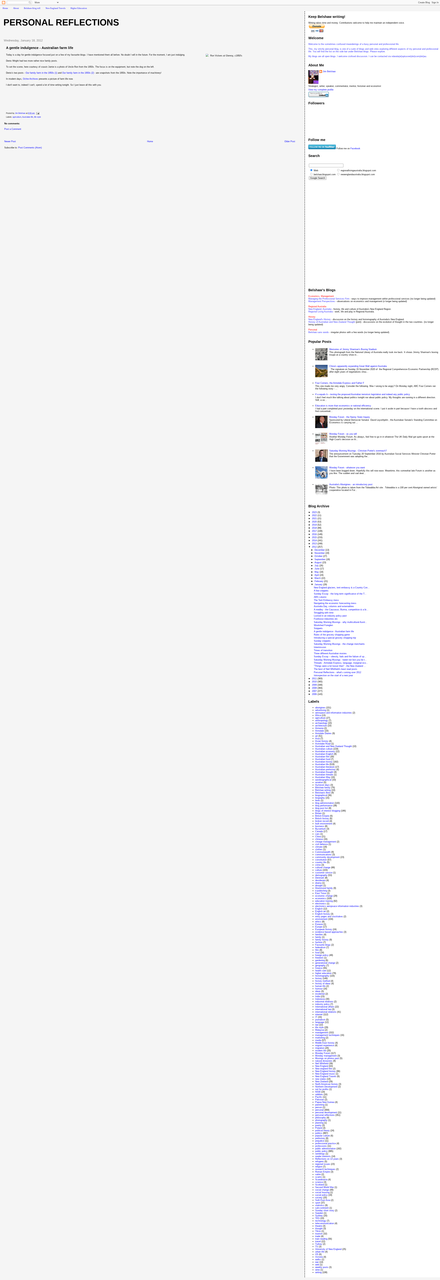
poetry (318, 1125)
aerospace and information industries (333, 712)
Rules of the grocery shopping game (332, 634)
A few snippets (321, 590)
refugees (319, 1161)
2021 (314, 518)
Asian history (321, 741)
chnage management (325, 841)
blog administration (324, 803)
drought (319, 885)
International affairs (324, 1006)
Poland (318, 1128)
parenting (319, 1104)
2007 (314, 691)
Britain (318, 813)
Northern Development (326, 1086)
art (316, 736)
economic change (324, 896)
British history (322, 818)
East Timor (320, 893)
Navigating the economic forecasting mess (335, 603)
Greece (318, 968)
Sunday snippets (322, 641)
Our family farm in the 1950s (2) (78, 73)
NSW (317, 1092)
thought (319, 1228)
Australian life (27, 117)
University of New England (328, 1249)
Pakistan (319, 1099)
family (318, 937)
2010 (314, 681)
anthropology (321, 720)
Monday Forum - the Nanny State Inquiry (349, 417)
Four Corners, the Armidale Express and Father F (339, 383)
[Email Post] (37, 113)
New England (321, 1066)
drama (318, 883)
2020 (314, 521)
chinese (319, 839)
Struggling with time (323, 612)
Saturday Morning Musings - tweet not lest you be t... (340, 659)
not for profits (321, 1089)
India (317, 996)
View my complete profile (320, 89)
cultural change (322, 867)
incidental (320, 994)
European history (323, 929)
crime (318, 865)
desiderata (320, 880)
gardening (320, 960)
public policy (321, 1151)
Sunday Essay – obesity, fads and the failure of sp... (340, 656)
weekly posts (321, 1267)
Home (5, 8)
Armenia (319, 728)
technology (320, 1220)
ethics (318, 921)
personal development (326, 1112)
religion (318, 1166)
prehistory (320, 1138)
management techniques (327, 1035)
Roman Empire (322, 1171)
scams (318, 1177)
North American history (326, 1084)
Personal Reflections (61, 22)
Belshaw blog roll (32, 8)
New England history (325, 1071)
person (318, 1107)
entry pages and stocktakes (329, 916)
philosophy (320, 1117)
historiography (322, 975)
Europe (318, 926)
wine (317, 1269)
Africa (318, 715)
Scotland (319, 1184)
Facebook (355, 148)
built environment (323, 823)
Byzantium (320, 828)
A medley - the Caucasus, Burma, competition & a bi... (341, 609)
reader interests (323, 1156)
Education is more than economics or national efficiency (343, 405)
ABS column (320, 597)
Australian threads (324, 774)
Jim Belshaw (329, 71)
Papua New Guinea (324, 1102)
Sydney (319, 1215)
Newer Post (10, 141)
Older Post (289, 141)
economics (320, 898)
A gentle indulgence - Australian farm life (334, 631)
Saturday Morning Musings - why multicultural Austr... (340, 622)
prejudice (319, 1141)
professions (321, 1146)
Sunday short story (324, 1210)
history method (322, 981)
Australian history (324, 761)
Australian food (322, 759)
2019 (314, 525)
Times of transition (323, 650)
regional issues (322, 1164)
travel (318, 1241)
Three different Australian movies (330, 653)
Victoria (319, 1257)
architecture (321, 725)
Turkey (318, 1244)
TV (316, 1246)
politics (318, 1133)
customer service (323, 872)
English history (322, 914)
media (318, 1040)
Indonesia (320, 999)
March (318, 578)
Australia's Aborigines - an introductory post (350, 484)
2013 (314, 543)
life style (37, 117)
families (319, 934)
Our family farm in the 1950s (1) (41, 73)
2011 (314, 678)
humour (319, 988)
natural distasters (323, 1061)
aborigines (320, 707)
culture (318, 870)
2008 (314, 688)
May (317, 572)
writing (318, 1272)
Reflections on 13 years (327, 1159)
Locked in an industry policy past (330, 615)
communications (323, 854)
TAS (317, 1218)
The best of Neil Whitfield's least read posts (335, 669)
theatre (318, 1226)
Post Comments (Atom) (30, 147)
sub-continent (322, 1208)
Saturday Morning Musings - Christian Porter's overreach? (358, 450)
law (316, 1024)
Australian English (324, 754)
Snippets (318, 628)
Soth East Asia (322, 1200)
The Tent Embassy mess (326, 600)
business (319, 826)
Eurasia (319, 924)
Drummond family (324, 888)
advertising (320, 710)
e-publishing (321, 890)
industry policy (322, 1004)
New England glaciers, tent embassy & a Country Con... (342, 587)
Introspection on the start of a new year (333, 675)
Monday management (326, 1055)
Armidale (319, 730)
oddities (319, 1094)
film (317, 950)
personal (319, 1110)
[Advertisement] (41, 136)
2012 (314, 547)
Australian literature (324, 767)
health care (320, 970)
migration (319, 1048)
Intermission (320, 647)
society (318, 1197)
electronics (320, 903)
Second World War (324, 1187)
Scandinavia (321, 1179)
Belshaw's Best (323, 792)
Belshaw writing (323, 790)
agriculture (17, 117)
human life (320, 986)
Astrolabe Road (323, 743)
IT (316, 1017)
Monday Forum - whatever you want (347, 467)
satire (318, 1174)
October (319, 556)
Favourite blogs (323, 945)
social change (322, 1190)
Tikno (318, 1231)
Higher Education (78, 8)
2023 (314, 512)
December (320, 550)
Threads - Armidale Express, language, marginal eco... (341, 663)
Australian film (322, 756)
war (317, 1262)
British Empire (322, 816)
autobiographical (323, 779)
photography (321, 1120)
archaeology (321, 723)
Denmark (319, 877)
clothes (318, 849)
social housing (322, 1192)
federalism (320, 947)
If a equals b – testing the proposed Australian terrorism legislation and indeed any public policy (362, 394)
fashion (318, 942)
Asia (317, 738)
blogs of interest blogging (327, 810)
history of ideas (323, 983)
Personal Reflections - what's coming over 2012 (337, 672)
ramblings (320, 1153)
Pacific (318, 1097)
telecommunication (324, 1223)
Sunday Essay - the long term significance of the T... (340, 593)
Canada (319, 831)
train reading (321, 1239)
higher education (323, 973)
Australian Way (322, 777)
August (318, 562)
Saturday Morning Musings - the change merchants (339, 644)
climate (318, 847)
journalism (320, 1019)
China (318, 836)
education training (324, 901)
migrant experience (324, 1045)
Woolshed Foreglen (323, 625)
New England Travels (55, 8)
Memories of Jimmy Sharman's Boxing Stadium (353, 349)
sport (317, 1202)
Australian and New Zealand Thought (333, 746)
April (317, 575)
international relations (325, 1012)
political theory (322, 1130)
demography (321, 875)
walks (318, 1259)
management (321, 1032)
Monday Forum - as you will (343, 434)
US (316, 1254)
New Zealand (321, 1081)
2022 (314, 515)
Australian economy (325, 751)
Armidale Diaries (323, 733)
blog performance (323, 805)
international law (323, 1009)
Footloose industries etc (326, 619)
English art (320, 911)
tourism (319, 1233)
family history (322, 939)
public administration (325, 1148)
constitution (321, 859)
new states (320, 1079)
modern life (320, 1050)
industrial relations (324, 1001)
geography (320, 965)
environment (321, 919)
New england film (323, 1068)
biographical (321, 795)
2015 (314, 537)
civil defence (321, 844)
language (319, 1022)
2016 (314, 534)
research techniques (325, 1169)
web (317, 1264)
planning (319, 1122)
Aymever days (322, 785)
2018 (314, 528)
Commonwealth (323, 852)
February (319, 581)
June (317, 568)
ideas (318, 991)
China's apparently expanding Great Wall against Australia (358, 366)
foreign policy (321, 955)
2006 (314, 694)
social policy (321, 1195)
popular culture (322, 1135)
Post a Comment (12, 129)
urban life (319, 1251)
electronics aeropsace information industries (337, 906)
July (317, 565)
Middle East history (324, 1043)
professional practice (325, 1143)
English (319, 908)
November (320, 553)
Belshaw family (322, 787)
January (319, 584)
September (320, 559)
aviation (319, 782)
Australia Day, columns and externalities (334, 606)
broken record (322, 821)
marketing (320, 1037)
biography (320, 798)
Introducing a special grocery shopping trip (335, 637)
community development (327, 857)
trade (317, 1236)
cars (317, 834)
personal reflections (325, 1115)
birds (317, 800)
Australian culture (324, 749)
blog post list (321, 808)
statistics (319, 1205)
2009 (314, 685)
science (319, 1182)
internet (319, 1014)
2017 (314, 531)
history (318, 978)
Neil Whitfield (321, 1063)
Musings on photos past (327, 1058)
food (317, 952)
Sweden (319, 1213)
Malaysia (319, 1030)
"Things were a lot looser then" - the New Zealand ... (340, 666)
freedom (319, 957)
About (16, 8)
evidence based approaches (329, 932)
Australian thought (324, 772)
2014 (314, 540)
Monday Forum (322, 1053)
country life (320, 862)
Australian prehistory (325, 769)
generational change (325, 963)
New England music (325, 1073)
